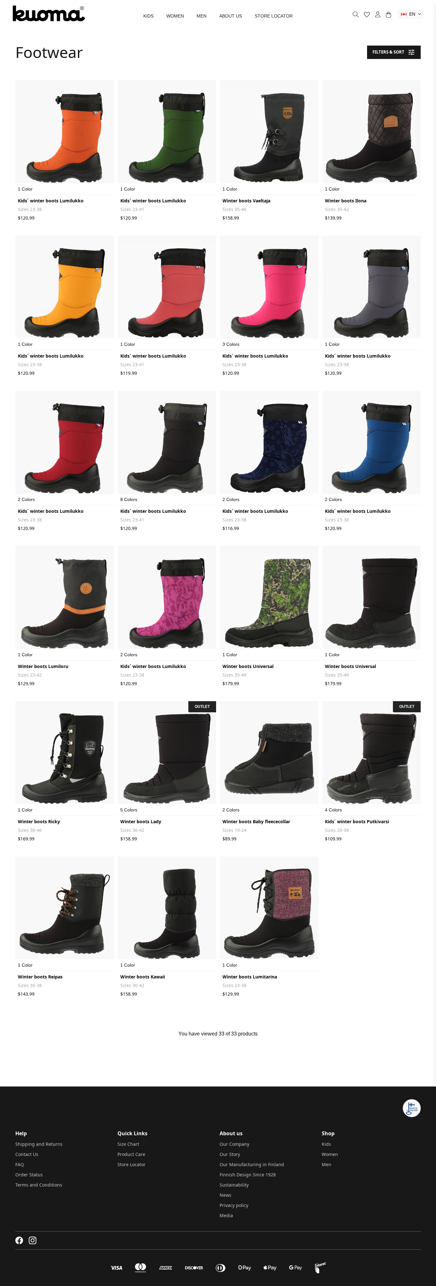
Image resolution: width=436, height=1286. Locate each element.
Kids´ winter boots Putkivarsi (357, 821)
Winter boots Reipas (40, 977)
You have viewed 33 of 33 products (218, 1033)
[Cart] (388, 14)
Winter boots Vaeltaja (246, 201)
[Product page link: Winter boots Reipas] (64, 913)
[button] (410, 14)
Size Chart (128, 1144)
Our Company (234, 1144)
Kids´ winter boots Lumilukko (51, 201)
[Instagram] (32, 1240)
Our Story (230, 1154)
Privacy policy (234, 1205)
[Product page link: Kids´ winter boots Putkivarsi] (371, 758)
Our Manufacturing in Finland (252, 1164)
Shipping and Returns (39, 1144)
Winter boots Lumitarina (249, 977)
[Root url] (49, 13)
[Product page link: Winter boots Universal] (269, 603)
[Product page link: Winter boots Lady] (167, 758)
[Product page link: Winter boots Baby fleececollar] (269, 758)
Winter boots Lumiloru (43, 666)
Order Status (29, 1175)
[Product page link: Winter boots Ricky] (64, 758)
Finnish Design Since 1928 (248, 1175)
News (225, 1195)
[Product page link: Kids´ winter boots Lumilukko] (64, 137)
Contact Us (26, 1154)
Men (202, 15)
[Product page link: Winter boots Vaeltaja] (269, 137)
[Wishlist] (367, 14)
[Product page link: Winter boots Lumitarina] (269, 913)
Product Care (131, 1154)
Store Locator (274, 15)
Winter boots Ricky (39, 821)
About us (230, 15)
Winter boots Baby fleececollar (256, 821)
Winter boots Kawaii (142, 977)
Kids (148, 15)
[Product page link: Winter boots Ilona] (371, 137)
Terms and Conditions (38, 1185)
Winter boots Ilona (345, 201)
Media (226, 1215)
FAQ (19, 1164)
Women (175, 15)
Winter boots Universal (248, 666)
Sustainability (234, 1185)
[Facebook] (19, 1240)
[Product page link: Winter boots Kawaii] (167, 913)
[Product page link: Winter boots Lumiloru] (64, 603)
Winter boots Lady (140, 821)
